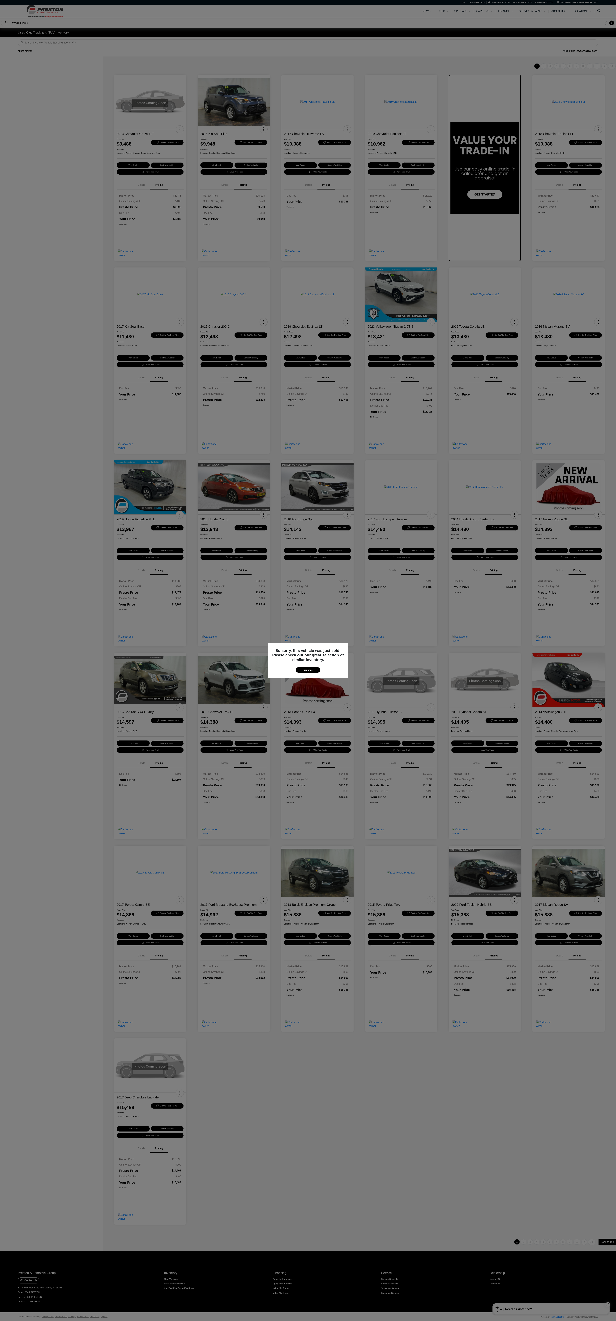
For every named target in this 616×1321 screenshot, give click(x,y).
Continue (308, 670)
